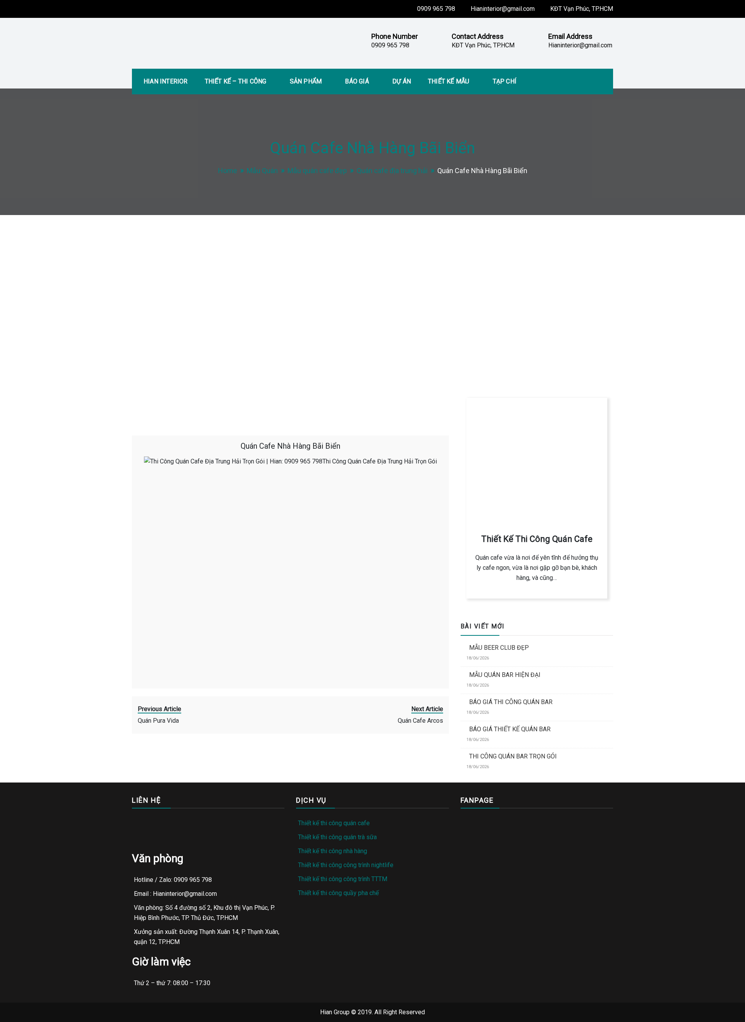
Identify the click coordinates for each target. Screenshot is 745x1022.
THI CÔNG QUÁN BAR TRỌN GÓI (513, 756)
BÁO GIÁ (357, 81)
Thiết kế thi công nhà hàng (332, 851)
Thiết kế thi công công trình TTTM (342, 879)
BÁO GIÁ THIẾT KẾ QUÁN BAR (510, 729)
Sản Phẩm (306, 81)
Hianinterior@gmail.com (503, 8)
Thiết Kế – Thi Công (236, 81)
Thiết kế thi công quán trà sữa (337, 837)
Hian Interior (166, 81)
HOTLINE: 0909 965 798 (504, 340)
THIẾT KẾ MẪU (448, 81)
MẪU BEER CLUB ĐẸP (499, 647)
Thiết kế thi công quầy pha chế (338, 893)
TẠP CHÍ (504, 81)
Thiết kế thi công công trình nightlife (345, 865)
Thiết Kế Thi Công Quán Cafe (537, 539)
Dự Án (401, 81)
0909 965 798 (436, 8)
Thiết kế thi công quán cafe (334, 823)
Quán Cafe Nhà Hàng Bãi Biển (290, 446)
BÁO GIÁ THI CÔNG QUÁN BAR (511, 702)
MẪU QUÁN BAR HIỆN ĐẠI (505, 674)
